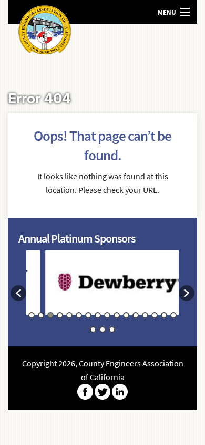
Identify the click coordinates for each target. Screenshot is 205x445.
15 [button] (164, 315)
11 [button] (126, 315)
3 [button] (50, 315)
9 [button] (107, 315)
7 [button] (88, 315)
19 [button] (112, 329)
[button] (18, 293)
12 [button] (135, 315)
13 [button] (145, 315)
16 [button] (173, 315)
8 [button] (98, 315)
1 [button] (31, 315)
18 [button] (102, 329)
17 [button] (93, 329)
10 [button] (117, 315)
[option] (114, 287)
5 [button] (69, 315)
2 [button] (41, 315)
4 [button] (60, 315)
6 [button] (79, 315)
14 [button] (154, 315)
